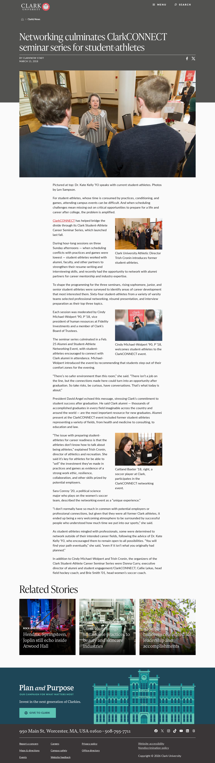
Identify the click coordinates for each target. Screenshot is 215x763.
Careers (55, 743)
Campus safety (59, 750)
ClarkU (22, 19)
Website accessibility (151, 743)
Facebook (187, 58)
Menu (161, 4)
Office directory (91, 750)
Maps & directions (29, 750)
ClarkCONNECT (64, 220)
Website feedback (61, 757)
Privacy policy (89, 743)
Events (23, 757)
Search (185, 4)
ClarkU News (34, 19)
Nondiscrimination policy (153, 748)
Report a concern (28, 743)
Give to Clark (39, 713)
